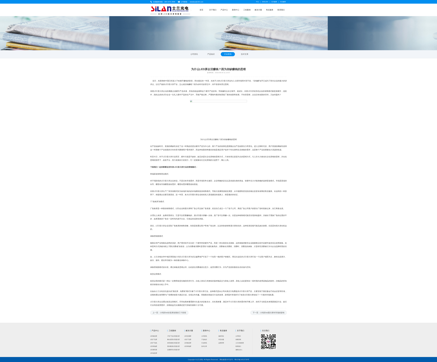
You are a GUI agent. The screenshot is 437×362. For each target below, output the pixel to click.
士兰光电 (159, 291)
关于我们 (212, 10)
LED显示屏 (224, 81)
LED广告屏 (153, 339)
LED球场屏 (153, 346)
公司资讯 (194, 54)
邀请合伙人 (239, 350)
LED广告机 (153, 343)
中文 (257, 2)
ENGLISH (265, 2)
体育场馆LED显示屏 (173, 343)
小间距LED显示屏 (183, 257)
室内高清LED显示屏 (173, 346)
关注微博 (283, 2)
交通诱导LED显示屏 (173, 350)
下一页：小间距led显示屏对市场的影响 (268, 313)
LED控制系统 (253, 91)
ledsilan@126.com (196, 2)
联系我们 (281, 10)
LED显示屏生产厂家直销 (164, 191)
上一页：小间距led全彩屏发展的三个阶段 (169, 313)
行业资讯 (227, 54)
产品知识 (211, 54)
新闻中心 (235, 10)
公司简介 (238, 336)
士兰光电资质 (240, 343)
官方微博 (274, 2)
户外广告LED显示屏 (173, 336)
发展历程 (238, 339)
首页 (201, 10)
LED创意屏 (153, 353)
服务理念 (221, 336)
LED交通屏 (187, 336)
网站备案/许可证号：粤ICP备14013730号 (234, 359)
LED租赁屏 (153, 336)
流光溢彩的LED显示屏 (243, 257)
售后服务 (269, 10)
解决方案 (258, 10)
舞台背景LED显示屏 (173, 339)
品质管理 (221, 343)
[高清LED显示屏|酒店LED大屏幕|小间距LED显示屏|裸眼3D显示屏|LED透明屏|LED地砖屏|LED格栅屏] (172, 10)
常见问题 (221, 339)
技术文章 (244, 54)
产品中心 (224, 10)
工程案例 (247, 10)
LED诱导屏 (153, 350)
